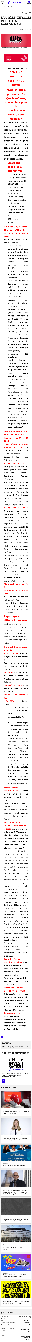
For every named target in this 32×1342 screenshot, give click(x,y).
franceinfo (27, 1322)
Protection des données (8, 1322)
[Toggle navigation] (2, 2)
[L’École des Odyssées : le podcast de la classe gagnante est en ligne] (16, 1262)
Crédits (3, 1335)
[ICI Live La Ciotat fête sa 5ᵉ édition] (16, 1153)
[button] (29, 2)
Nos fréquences (5, 1330)
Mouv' (28, 1334)
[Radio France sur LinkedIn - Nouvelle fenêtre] (12, 1313)
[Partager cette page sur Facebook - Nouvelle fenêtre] (23, 12)
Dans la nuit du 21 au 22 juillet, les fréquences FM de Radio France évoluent (14, 1247)
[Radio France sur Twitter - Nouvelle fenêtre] (4, 1313)
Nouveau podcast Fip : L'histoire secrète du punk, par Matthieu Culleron (16, 1302)
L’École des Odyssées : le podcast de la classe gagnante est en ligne (15, 1275)
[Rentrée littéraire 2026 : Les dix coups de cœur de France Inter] (16, 1099)
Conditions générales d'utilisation (7, 1319)
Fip (29, 1331)
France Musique (25, 1329)
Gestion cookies (5, 1325)
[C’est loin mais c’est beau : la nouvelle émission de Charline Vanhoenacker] (16, 1126)
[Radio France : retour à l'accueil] (15, 2)
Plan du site (4, 1333)
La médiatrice (26, 1340)
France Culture (25, 1327)
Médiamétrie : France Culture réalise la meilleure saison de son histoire (15, 1220)
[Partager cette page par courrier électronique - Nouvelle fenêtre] (30, 12)
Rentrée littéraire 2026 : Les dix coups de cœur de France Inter (16, 1112)
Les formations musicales (25, 1337)
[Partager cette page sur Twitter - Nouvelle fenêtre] (26, 12)
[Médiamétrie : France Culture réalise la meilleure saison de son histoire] (16, 1207)
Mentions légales (6, 1316)
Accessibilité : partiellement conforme (8, 1327)
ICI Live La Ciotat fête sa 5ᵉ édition (14, 1165)
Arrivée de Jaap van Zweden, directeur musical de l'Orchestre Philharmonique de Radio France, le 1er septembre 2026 (15, 1192)
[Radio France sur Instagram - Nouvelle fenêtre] (6, 1313)
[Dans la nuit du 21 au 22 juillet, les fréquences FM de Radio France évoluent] (16, 1234)
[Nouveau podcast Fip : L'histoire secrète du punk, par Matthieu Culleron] (16, 1289)
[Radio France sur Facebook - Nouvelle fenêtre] (1, 1313)
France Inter (26, 1320)
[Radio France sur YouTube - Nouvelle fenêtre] (9, 1312)
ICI (29, 1325)
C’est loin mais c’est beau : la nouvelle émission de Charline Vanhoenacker (15, 1139)
